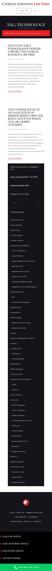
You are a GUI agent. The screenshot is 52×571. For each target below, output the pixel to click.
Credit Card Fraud (17, 472)
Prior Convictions (16, 374)
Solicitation (15, 446)
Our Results (32, 517)
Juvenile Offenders (17, 359)
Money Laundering (18, 482)
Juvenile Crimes (15, 348)
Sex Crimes (14, 400)
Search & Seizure (16, 395)
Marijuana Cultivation (19, 276)
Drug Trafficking (17, 256)
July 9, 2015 (19, 59)
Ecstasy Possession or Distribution (23, 261)
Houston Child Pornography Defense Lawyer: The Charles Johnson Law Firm (24, 50)
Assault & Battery (16, 225)
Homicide (13, 343)
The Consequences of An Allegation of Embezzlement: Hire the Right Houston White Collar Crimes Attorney (25, 117)
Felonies (13, 333)
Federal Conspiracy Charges (21, 323)
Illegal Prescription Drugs (20, 271)
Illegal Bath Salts (17, 266)
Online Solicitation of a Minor (21, 420)
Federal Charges (15, 317)
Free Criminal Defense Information (22, 338)
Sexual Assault (16, 436)
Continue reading (14, 91)
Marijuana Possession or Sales (21, 282)
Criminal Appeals (16, 235)
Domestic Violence (16, 240)
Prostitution (15, 426)
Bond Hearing (15, 230)
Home (20, 28)
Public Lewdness (17, 431)
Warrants (13, 456)
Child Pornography (18, 405)
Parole (13, 384)
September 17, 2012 (21, 129)
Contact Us (37, 521)
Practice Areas (16, 521)
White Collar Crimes (17, 467)
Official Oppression (17, 369)
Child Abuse (15, 354)
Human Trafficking (18, 410)
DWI (13, 297)
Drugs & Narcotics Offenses (19, 246)
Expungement (15, 312)
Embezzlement (16, 477)
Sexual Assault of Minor (19, 441)
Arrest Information (16, 220)
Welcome (20, 512)
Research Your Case (34, 512)
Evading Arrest (15, 307)
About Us (27, 521)
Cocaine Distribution (18, 251)
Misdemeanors (15, 364)
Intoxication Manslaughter (20, 302)
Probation (15, 390)
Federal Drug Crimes (18, 328)
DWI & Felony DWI (16, 292)
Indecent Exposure (17, 415)
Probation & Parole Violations (20, 379)
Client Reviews (20, 517)
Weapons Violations (17, 462)
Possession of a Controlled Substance (24, 287)
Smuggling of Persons (18, 451)
